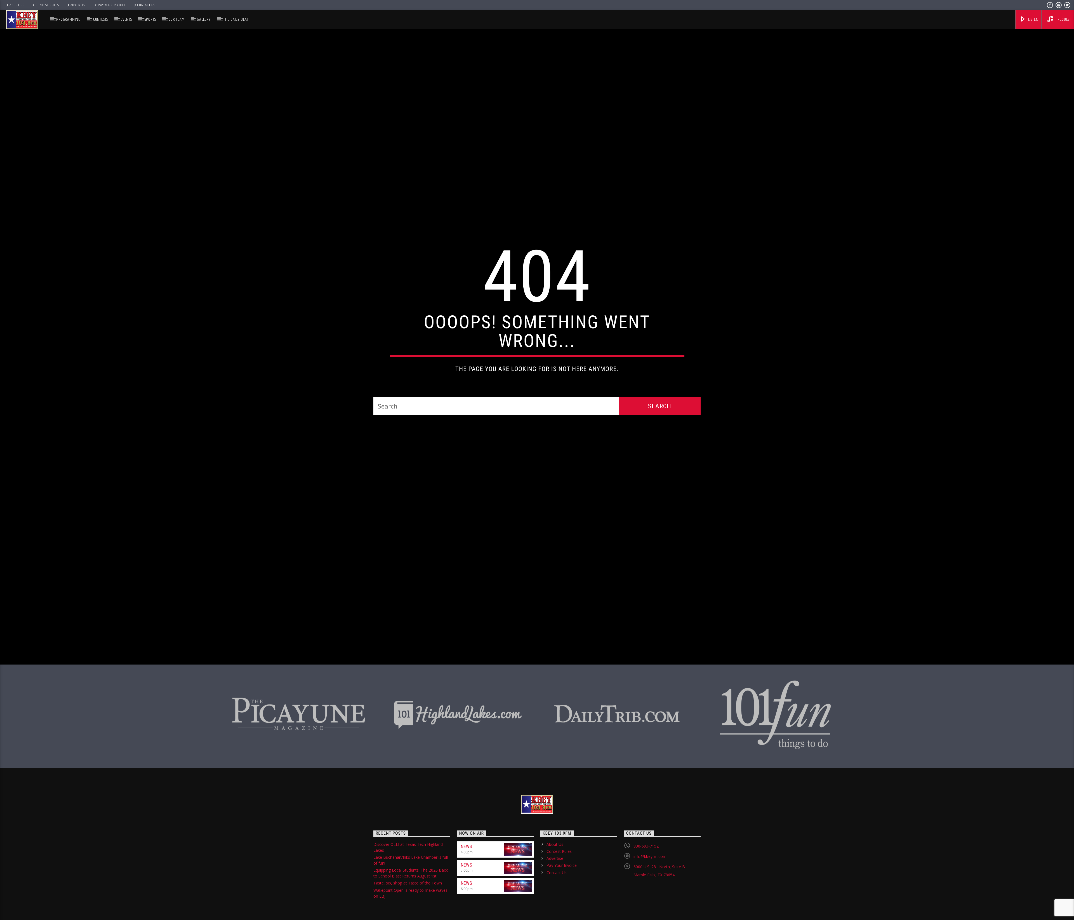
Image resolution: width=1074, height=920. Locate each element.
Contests (100, 19)
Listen (1032, 19)
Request (1064, 19)
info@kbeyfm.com (649, 888)
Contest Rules (47, 5)
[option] (298, 743)
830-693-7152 (646, 878)
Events (126, 19)
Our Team (176, 19)
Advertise (78, 5)
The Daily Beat (236, 19)
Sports (150, 19)
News (466, 878)
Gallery (204, 19)
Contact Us (146, 5)
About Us (17, 5)
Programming (68, 19)
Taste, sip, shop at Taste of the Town (407, 915)
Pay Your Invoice (112, 5)
